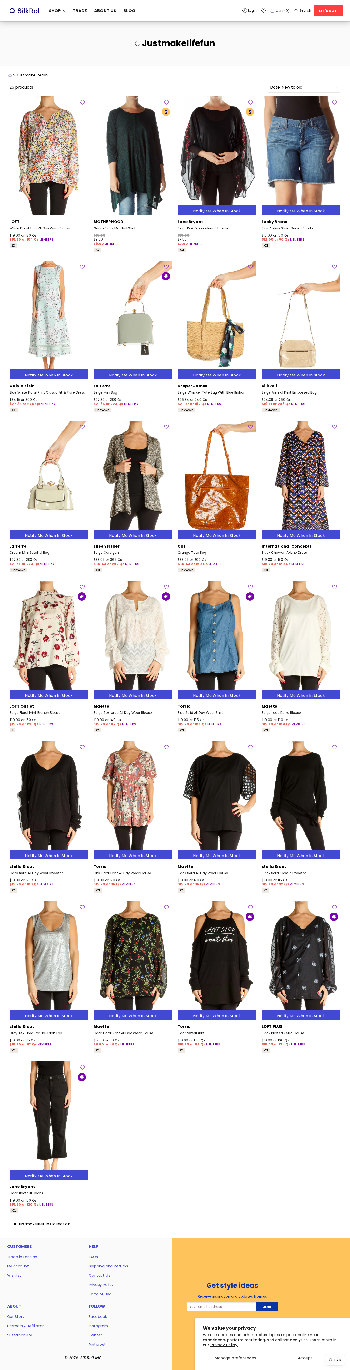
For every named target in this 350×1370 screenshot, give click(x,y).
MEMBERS (47, 240)
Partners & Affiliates (25, 1325)
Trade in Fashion (22, 1256)
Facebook (98, 1316)
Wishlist (14, 1275)
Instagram (98, 1325)
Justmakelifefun (32, 75)
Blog (129, 11)
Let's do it (328, 10)
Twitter (95, 1335)
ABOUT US (105, 11)
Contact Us (99, 1275)
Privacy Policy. (224, 1345)
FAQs (93, 1256)
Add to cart (49, 208)
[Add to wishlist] (82, 102)
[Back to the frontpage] (10, 75)
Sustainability (19, 1335)
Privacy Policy (101, 1284)
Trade (80, 11)
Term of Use (100, 1293)
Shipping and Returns (108, 1266)
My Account (18, 1266)
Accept (305, 1358)
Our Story (16, 1316)
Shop (55, 11)
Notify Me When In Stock (217, 211)
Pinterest (97, 1344)
